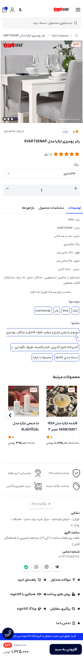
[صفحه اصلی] (76, 35)
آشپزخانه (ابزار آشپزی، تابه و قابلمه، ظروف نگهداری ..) (45, 347)
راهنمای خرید (26, 580)
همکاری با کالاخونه (22, 594)
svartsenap (43, 310)
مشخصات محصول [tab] (51, 208)
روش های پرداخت (58, 594)
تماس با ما (63, 623)
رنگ (76, 164)
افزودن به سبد (66, 649)
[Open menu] (78, 9)
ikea (65, 310)
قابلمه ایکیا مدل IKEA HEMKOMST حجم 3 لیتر (62, 426)
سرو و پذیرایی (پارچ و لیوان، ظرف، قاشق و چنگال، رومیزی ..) (43, 335)
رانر (57, 310)
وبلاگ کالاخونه (26, 609)
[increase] (76, 188)
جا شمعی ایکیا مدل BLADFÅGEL (26, 426)
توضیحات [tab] (74, 208)
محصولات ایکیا (60, 35)
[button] (10, 414)
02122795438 (69, 556)
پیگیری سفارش (60, 609)
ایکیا (65, 131)
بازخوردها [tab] (28, 208)
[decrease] (7, 188)
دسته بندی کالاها (67, 357)
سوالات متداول (60, 580)
